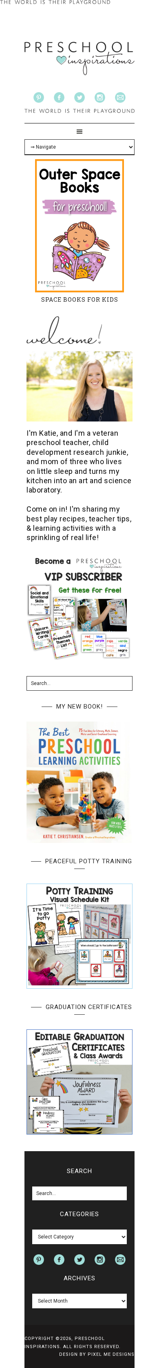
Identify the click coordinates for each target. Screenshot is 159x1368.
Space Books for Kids (79, 299)
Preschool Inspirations (79, 58)
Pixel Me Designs (111, 1354)
